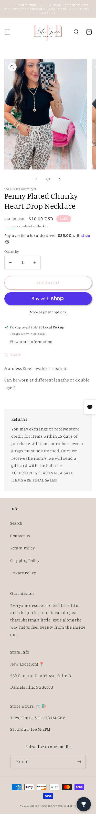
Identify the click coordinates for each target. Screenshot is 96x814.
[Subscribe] (79, 761)
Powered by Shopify (64, 805)
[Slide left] (36, 179)
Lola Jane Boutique (40, 805)
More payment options (48, 312)
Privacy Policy (23, 572)
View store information (31, 341)
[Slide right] (60, 179)
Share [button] (16, 354)
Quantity (11, 251)
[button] (7, 32)
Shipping (10, 226)
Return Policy (22, 548)
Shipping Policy (24, 560)
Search (16, 523)
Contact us (20, 535)
